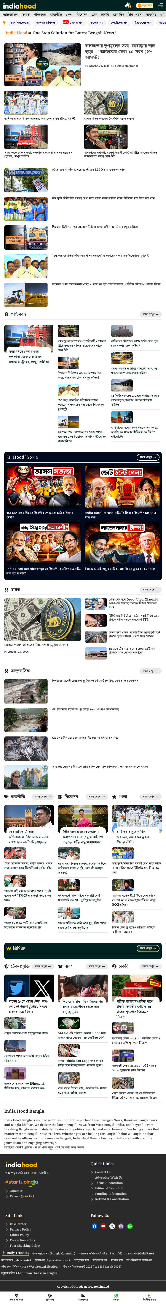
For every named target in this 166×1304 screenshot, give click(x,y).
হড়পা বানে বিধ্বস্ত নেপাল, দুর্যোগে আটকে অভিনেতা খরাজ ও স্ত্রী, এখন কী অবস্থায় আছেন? (82, 868)
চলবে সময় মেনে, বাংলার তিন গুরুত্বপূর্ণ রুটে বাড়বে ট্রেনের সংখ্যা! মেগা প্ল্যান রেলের (134, 634)
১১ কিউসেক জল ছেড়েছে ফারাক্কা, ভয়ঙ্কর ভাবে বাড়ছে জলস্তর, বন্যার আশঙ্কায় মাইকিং (135, 400)
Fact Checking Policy (25, 1245)
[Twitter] (112, 1226)
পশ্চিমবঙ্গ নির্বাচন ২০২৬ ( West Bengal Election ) (30, 1267)
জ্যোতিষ (118, 14)
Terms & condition (109, 1183)
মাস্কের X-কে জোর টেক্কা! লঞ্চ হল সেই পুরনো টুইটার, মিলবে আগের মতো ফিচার (28, 1007)
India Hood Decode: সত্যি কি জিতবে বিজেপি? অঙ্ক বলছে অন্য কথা (120, 515)
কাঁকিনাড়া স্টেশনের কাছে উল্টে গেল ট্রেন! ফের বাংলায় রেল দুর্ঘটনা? (135, 343)
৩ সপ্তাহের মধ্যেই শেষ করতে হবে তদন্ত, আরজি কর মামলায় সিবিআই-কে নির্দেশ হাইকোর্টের (134, 432)
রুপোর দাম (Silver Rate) (16, 1260)
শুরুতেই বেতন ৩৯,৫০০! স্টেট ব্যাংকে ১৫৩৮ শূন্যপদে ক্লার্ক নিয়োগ (134, 1068)
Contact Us (103, 1172)
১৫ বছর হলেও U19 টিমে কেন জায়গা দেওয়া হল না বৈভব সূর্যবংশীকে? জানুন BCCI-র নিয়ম (134, 900)
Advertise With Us (108, 1177)
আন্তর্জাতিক (10, 14)
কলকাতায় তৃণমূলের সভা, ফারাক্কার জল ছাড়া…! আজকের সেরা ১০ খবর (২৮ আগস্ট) (120, 51)
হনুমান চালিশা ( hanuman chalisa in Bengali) (29, 1273)
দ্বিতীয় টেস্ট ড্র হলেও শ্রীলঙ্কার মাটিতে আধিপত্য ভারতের (133, 929)
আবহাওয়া (83, 1300)
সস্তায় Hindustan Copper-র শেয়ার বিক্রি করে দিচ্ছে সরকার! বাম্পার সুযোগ (80, 1063)
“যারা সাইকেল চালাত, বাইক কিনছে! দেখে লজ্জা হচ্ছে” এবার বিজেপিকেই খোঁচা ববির (28, 865)
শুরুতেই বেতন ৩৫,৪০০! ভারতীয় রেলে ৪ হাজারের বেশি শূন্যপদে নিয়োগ (136, 1040)
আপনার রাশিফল (45, 22)
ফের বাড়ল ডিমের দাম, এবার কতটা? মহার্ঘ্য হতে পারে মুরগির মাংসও (82, 1090)
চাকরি (105, 14)
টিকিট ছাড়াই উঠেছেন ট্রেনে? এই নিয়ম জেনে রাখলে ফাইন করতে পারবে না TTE (134, 618)
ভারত (26, 14)
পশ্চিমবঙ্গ (40, 14)
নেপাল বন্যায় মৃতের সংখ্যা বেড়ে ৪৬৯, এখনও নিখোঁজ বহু (85, 709)
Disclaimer (18, 1224)
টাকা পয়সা (135, 14)
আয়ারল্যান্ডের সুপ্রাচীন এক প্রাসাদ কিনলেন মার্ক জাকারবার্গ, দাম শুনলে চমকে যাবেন (100, 766)
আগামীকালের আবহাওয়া (139, 1260)
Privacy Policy (20, 1229)
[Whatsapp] (130, 1226)
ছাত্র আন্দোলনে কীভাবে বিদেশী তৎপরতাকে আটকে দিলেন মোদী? (39, 515)
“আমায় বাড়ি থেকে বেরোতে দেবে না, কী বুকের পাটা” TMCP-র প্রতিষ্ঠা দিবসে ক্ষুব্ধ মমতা (27, 896)
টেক (94, 14)
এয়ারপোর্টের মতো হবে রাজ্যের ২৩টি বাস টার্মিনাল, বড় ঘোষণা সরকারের (132, 651)
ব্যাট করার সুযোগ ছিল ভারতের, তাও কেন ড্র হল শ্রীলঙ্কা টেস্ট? (39, 118)
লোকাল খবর (16, 1300)
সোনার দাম (73, 22)
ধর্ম (162, 14)
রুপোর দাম (96, 22)
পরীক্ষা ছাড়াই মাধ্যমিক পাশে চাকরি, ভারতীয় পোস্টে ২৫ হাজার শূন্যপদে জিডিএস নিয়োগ (135, 1009)
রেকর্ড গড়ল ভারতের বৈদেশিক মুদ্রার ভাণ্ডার (109, 118)
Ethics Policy (19, 1235)
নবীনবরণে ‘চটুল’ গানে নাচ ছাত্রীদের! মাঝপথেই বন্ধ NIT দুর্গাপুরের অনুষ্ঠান (79, 898)
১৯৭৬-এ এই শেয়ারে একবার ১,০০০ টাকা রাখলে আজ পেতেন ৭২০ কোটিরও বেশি (82, 1035)
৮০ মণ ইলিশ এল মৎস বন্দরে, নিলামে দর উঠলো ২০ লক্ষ (85, 738)
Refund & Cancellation (112, 1199)
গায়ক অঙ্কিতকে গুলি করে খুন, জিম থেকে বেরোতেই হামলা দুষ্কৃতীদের (82, 925)
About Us (16, 1191)
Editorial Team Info (109, 1188)
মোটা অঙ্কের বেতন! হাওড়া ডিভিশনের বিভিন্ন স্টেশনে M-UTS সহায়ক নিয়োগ (134, 1095)
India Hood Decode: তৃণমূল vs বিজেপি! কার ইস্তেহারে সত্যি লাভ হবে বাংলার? (43, 571)
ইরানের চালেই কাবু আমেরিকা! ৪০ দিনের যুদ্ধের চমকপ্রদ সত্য (120, 569)
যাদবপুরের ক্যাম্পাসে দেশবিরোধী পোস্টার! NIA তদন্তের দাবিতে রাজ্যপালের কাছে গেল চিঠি (120, 154)
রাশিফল (50, 1300)
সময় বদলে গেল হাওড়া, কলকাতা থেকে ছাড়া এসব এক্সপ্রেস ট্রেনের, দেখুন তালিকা (38, 154)
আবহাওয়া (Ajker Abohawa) (52, 1260)
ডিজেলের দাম (143, 22)
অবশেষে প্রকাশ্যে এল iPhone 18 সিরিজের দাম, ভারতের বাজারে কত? (24, 1086)
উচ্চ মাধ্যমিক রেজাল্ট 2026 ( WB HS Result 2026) (92, 1267)
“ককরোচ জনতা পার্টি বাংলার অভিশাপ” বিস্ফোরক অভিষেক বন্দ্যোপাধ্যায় (26, 925)
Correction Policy (23, 1240)
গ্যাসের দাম (117, 1260)
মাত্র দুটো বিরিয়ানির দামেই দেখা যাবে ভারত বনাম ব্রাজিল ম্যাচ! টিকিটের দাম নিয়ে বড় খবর (103, 198)
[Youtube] (103, 1226)
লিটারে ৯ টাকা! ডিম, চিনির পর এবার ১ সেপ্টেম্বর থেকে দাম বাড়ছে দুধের (82, 1007)
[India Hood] (19, 5)
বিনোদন (82, 14)
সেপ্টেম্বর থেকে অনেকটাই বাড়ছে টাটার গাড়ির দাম (26, 1058)
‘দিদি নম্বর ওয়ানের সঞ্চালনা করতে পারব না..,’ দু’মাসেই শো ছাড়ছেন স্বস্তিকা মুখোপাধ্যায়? (82, 837)
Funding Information (111, 1194)
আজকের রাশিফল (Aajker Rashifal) (100, 1254)
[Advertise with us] (128, 5)
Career (22, 1196)
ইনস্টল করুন (149, 1300)
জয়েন (116, 1300)
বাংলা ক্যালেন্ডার (19, 22)
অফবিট (151, 14)
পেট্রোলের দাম (119, 22)
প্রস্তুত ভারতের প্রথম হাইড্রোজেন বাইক (26, 1033)
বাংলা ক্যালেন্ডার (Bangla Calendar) (53, 1254)
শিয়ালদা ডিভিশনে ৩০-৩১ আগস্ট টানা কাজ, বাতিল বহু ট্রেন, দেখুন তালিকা (95, 227)
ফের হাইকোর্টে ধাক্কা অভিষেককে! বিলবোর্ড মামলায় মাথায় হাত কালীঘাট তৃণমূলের (29, 837)
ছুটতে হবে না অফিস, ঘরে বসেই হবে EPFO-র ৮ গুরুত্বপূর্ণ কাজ (88, 169)
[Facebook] (94, 1226)
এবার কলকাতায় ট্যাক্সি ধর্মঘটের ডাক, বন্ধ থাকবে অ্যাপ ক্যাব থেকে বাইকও (134, 371)
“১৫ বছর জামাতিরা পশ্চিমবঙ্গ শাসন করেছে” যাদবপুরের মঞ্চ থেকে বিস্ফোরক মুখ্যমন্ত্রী (100, 255)
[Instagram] (121, 1226)
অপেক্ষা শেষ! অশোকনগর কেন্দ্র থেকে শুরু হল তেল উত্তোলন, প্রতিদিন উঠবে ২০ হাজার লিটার (106, 284)
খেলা (69, 14)
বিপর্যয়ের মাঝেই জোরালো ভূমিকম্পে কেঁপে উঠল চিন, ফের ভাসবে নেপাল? (95, 681)
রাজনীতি (56, 14)
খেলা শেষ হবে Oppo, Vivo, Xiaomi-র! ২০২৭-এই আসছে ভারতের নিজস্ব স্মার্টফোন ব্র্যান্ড (134, 603)
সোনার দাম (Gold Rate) (140, 1254)
